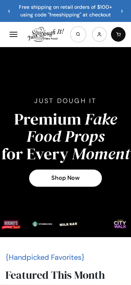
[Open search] (78, 34)
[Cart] (118, 34)
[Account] (99, 34)
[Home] (46, 34)
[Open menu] (13, 34)
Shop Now (65, 178)
